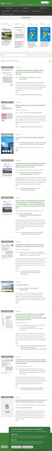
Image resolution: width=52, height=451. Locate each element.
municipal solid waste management (28, 232)
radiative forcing (35, 349)
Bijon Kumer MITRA (23, 289)
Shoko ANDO (36, 144)
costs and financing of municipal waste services (31, 233)
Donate (47, 4)
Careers (42, 4)
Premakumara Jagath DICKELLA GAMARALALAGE (30, 172)
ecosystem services (25, 270)
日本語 (50, 2)
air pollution (33, 345)
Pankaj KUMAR (40, 252)
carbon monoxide (24, 347)
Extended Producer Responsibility (28, 189)
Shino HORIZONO (29, 144)
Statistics (14, 440)
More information (43, 431)
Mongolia (32, 270)
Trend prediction (24, 274)
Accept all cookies (27, 447)
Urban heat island (24, 387)
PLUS (39, 270)
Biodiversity (26, 8)
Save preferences (16, 447)
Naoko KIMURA (30, 77)
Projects (38, 4)
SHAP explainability (25, 389)
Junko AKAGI (36, 142)
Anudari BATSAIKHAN (24, 288)
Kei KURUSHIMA (23, 79)
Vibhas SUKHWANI (33, 288)
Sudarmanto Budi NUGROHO (25, 407)
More (17, 91)
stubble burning (43, 349)
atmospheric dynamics (41, 345)
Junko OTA (21, 144)
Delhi (42, 389)
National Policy (15, 11)
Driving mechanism (36, 272)
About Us (21, 4)
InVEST (35, 270)
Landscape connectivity (34, 387)
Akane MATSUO (22, 77)
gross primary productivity (26, 349)
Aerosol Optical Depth (25, 345)
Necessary (15, 434)
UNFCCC (40, 94)
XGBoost (41, 387)
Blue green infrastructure (35, 389)
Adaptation (35, 94)
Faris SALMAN (37, 77)
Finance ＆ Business (36, 11)
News (25, 4)
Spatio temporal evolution (26, 272)
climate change (32, 347)
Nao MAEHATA (22, 142)
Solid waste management (26, 188)
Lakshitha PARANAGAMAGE (25, 174)
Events (35, 4)
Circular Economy (43, 8)
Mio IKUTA (42, 144)
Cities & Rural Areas (25, 11)
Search (47, 1)
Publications (30, 4)
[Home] (7, 3)
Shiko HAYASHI (29, 142)
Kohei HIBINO (43, 142)
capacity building (39, 232)
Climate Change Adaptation (26, 94)
